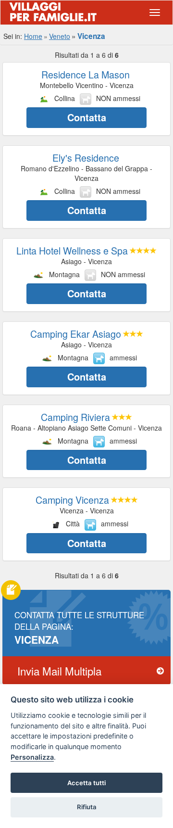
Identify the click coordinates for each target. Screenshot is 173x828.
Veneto (59, 36)
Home (33, 36)
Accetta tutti (86, 783)
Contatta (86, 117)
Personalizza (32, 757)
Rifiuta (87, 807)
